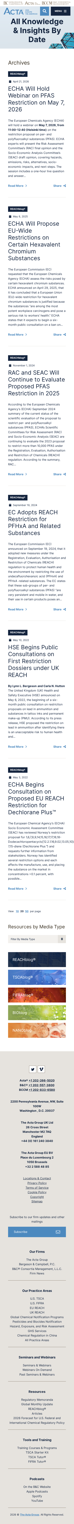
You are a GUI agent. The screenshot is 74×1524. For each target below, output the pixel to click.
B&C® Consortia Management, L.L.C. (37, 1269)
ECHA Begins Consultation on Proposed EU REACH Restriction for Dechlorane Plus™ (36, 798)
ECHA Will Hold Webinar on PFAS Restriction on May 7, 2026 (36, 99)
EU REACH (37, 1308)
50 (27, 911)
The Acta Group (37, 1259)
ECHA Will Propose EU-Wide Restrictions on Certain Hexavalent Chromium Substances (34, 241)
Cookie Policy (37, 1192)
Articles (37, 1413)
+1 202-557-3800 (41, 1085)
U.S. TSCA (37, 1298)
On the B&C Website (37, 1487)
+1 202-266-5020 (42, 1080)
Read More (16, 186)
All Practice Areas (37, 1340)
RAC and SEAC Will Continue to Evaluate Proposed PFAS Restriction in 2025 (36, 383)
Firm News (37, 1273)
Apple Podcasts (37, 1491)
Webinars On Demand (37, 1370)
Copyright (37, 1197)
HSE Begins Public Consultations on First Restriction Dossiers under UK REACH (33, 661)
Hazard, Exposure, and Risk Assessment (37, 1326)
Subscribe (20, 1232)
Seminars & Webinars (37, 1365)
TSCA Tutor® (37, 1457)
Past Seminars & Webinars (37, 1374)
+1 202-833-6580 (42, 1090)
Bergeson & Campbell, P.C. (37, 1264)
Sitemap (37, 1201)
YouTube (37, 1500)
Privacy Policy (37, 1183)
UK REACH (37, 1312)
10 (17, 911)
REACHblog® (17, 74)
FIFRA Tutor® (37, 1461)
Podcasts (37, 1479)
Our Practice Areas (37, 1291)
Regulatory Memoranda (37, 1399)
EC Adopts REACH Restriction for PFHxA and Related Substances (34, 522)
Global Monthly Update (37, 1404)
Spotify (37, 1496)
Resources (37, 1392)
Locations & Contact (37, 1178)
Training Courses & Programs (37, 1448)
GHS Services (37, 1331)
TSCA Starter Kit (37, 1452)
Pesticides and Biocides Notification (37, 1321)
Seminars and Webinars (37, 1357)
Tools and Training (37, 1440)
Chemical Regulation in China (37, 1335)
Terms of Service (37, 1187)
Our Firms (37, 1252)
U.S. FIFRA (37, 1303)
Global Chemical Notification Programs (37, 1317)
